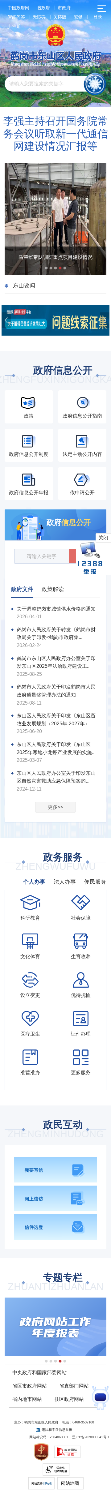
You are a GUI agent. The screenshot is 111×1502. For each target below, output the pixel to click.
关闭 (103, 537)
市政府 (64, 7)
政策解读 (53, 589)
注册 (16, 26)
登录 (97, 17)
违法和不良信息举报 (57, 1429)
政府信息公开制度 (28, 454)
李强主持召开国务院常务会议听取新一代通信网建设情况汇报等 (55, 133)
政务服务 (55, 862)
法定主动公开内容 (82, 454)
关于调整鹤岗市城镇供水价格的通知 (56, 609)
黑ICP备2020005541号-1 (90, 1437)
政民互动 (55, 1130)
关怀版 (59, 17)
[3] (55, 1327)
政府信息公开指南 (82, 415)
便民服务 (95, 882)
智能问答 (16, 17)
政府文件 (22, 589)
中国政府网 (18, 7)
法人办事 (65, 882)
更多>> (55, 807)
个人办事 (34, 882)
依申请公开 (82, 492)
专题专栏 (55, 1282)
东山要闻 (24, 285)
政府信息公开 (55, 375)
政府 (69, 522)
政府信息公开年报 (28, 492)
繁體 (78, 17)
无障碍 (39, 17)
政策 (29, 415)
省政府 (43, 7)
